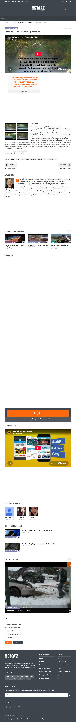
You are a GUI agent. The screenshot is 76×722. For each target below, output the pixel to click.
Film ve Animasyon (10, 242)
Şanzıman (33, 159)
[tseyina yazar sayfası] (33, 511)
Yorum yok (11, 637)
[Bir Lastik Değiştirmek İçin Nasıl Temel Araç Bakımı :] (18, 537)
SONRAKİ (63, 165)
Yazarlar (28, 1)
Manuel (27, 159)
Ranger (18, 159)
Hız (22, 159)
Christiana (50, 159)
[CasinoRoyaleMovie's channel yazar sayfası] (9, 511)
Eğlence (41, 661)
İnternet (22, 679)
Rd (45, 159)
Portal (7, 676)
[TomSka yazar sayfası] (21, 511)
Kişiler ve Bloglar (44, 678)
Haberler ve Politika (45, 671)
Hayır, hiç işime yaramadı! (15, 634)
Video (12, 676)
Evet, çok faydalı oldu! (14, 627)
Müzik (59, 658)
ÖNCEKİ (12, 165)
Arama (63, 1)
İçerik (26, 676)
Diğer (59, 678)
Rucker (40, 159)
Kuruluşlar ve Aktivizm (45, 675)
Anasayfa (7, 22)
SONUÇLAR (18, 642)
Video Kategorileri (9, 1)
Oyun (59, 668)
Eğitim (41, 658)
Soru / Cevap (19, 1)
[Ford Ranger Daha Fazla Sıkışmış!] (70, 611)
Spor (53, 242)
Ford (12, 159)
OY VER (8, 642)
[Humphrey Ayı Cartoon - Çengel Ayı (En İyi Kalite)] (15, 238)
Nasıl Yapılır (9, 679)
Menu (5, 18)
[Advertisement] (38, 108)
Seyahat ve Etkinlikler (64, 671)
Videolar (14, 22)
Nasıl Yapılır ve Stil (63, 661)
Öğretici (16, 679)
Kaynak (28, 679)
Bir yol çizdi (11, 631)
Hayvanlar (42, 665)
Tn (55, 159)
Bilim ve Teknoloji (44, 655)
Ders (31, 676)
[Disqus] (38, 284)
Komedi (60, 655)
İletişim (69, 1)
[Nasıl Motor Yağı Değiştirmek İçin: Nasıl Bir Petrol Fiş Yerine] (18, 551)
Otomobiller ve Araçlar (24, 22)
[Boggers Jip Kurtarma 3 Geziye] (38, 238)
